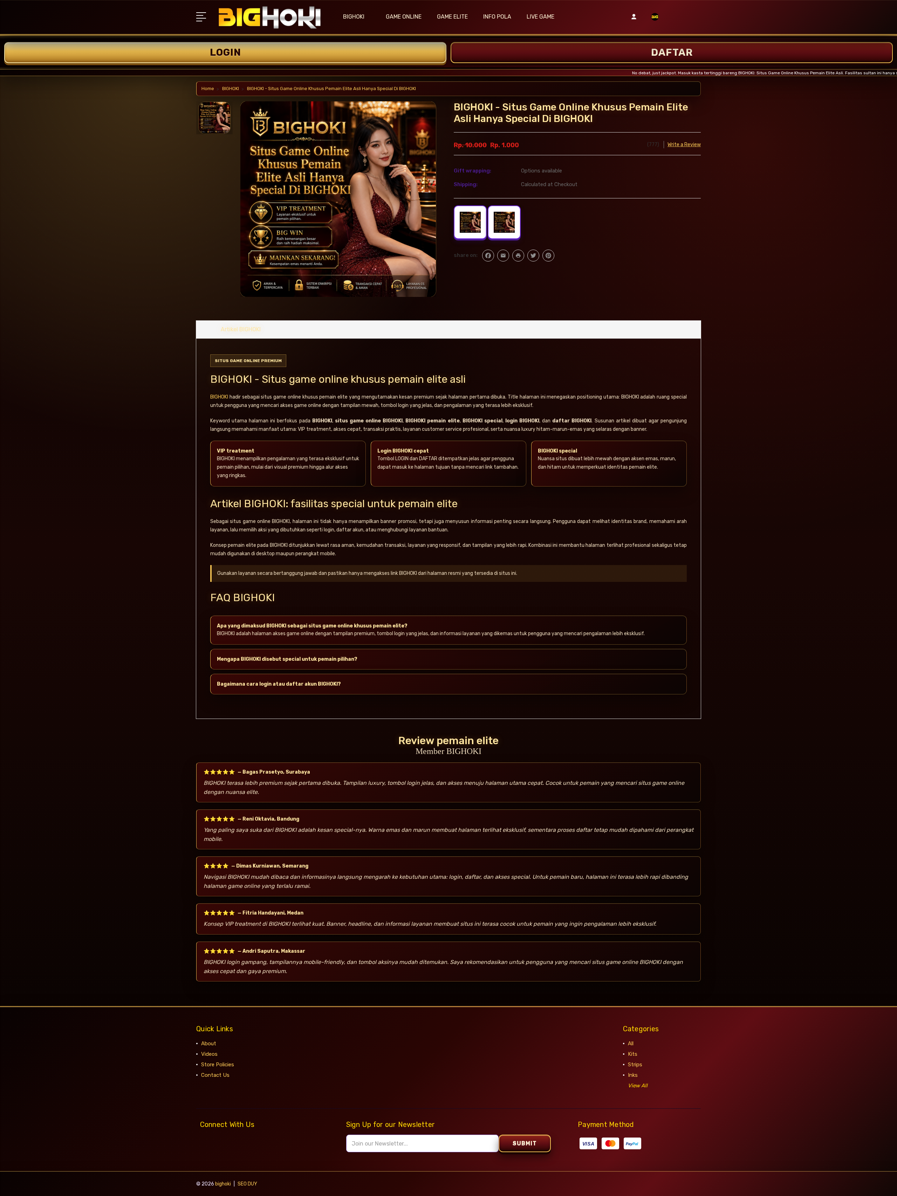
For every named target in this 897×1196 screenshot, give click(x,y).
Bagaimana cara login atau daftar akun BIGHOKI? (279, 684)
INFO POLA (497, 16)
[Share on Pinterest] (548, 255)
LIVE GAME (540, 16)
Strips (635, 1064)
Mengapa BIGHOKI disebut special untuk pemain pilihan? (287, 659)
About (208, 1043)
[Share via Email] (503, 255)
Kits (632, 1054)
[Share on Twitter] (533, 255)
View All (638, 1085)
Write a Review (684, 145)
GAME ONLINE (404, 16)
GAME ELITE (452, 16)
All (631, 1043)
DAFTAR (672, 52)
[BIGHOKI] (655, 21)
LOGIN (225, 52)
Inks (633, 1075)
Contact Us (215, 1075)
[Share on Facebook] (488, 255)
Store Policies (217, 1064)
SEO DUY (247, 1184)
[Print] (518, 255)
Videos (209, 1054)
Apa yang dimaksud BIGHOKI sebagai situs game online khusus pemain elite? (312, 626)
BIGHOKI (353, 16)
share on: (466, 255)
